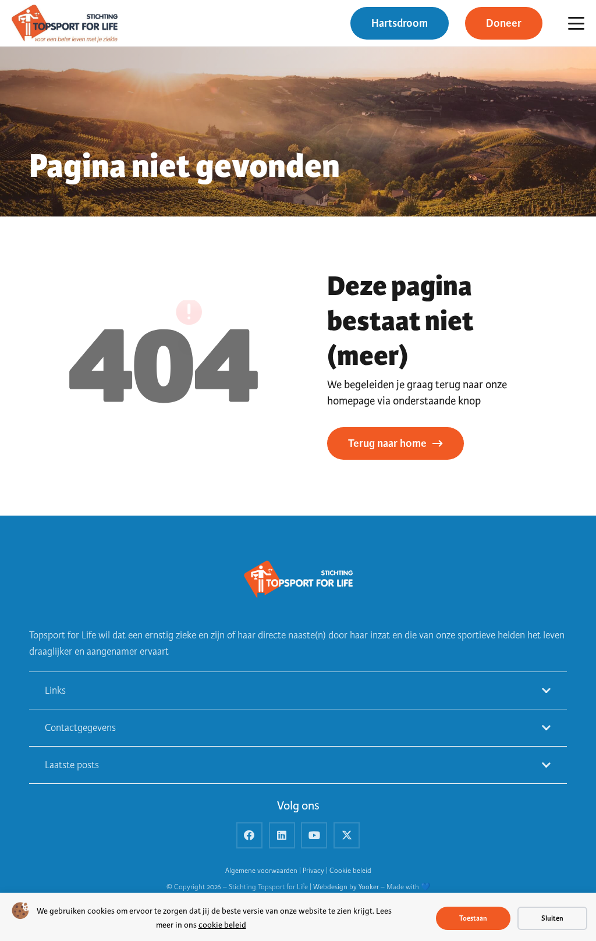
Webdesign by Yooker (346, 887)
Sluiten (552, 918)
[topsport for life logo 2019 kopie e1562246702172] (65, 23)
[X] (347, 835)
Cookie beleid (350, 871)
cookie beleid (222, 925)
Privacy (313, 871)
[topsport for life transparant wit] (298, 580)
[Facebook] (249, 835)
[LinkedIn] (282, 835)
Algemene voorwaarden (261, 871)
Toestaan (473, 918)
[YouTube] (314, 835)
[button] (576, 23)
